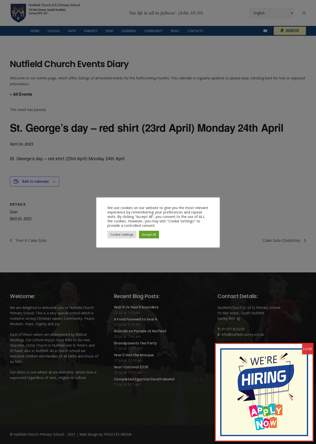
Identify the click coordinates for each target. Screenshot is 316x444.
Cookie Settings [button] (122, 234)
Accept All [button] (149, 234)
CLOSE (307, 349)
